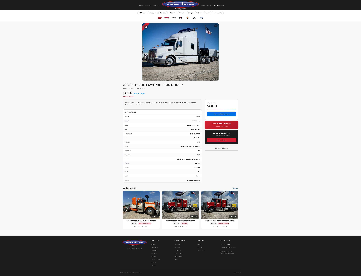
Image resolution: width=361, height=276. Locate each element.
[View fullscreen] (146, 27)
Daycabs (172, 13)
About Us (200, 244)
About (203, 5)
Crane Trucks (218, 13)
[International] (187, 18)
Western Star (178, 256)
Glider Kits (148, 5)
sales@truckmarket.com (228, 247)
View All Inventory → (221, 148)
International (178, 253)
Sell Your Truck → (221, 140)
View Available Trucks (221, 114)
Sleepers (163, 13)
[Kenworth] (167, 18)
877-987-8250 (220, 5)
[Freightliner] (173, 18)
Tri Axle (181, 13)
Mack (176, 259)
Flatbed (198, 13)
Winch (207, 13)
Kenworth (177, 247)
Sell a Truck (156, 5)
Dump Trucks (155, 259)
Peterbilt (177, 244)
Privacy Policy (237, 272)
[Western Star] (180, 18)
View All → (235, 188)
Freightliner (178, 250)
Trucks (141, 5)
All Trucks (142, 13)
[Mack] (194, 18)
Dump (190, 13)
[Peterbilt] (160, 18)
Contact (209, 5)
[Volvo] (201, 18)
